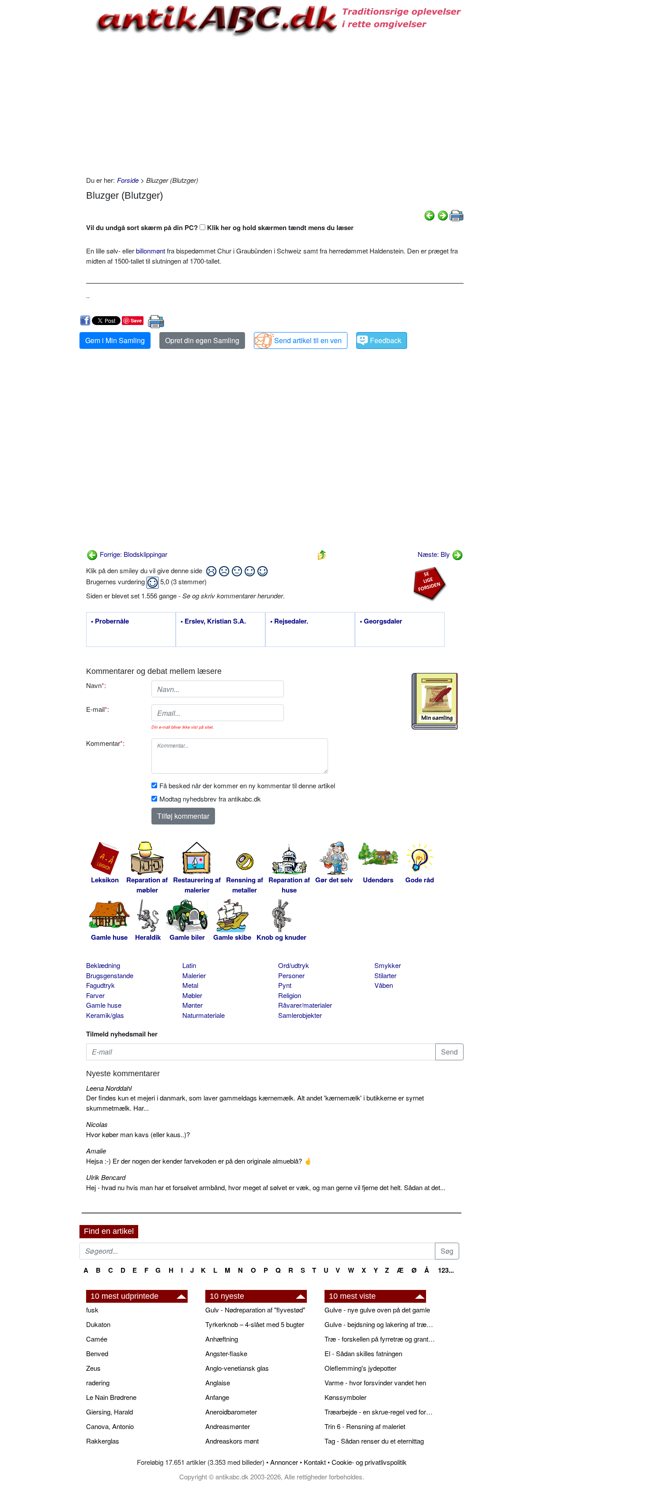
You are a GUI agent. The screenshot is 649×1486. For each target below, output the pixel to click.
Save (136, 320)
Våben (383, 985)
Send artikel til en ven (308, 340)
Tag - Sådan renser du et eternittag (374, 1440)
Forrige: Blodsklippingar (132, 554)
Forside (128, 180)
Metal (190, 985)
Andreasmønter (227, 1426)
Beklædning (103, 965)
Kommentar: (105, 743)
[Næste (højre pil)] (442, 214)
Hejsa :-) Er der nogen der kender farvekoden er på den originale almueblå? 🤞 (199, 1160)
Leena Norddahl (109, 1088)
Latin (189, 965)
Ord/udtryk (293, 965)
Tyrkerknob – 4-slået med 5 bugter (254, 1324)
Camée (96, 1338)
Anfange (217, 1397)
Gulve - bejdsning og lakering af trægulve (379, 1324)
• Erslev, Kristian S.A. (213, 621)
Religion (289, 995)
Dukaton (98, 1324)
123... (446, 1270)
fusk (92, 1309)
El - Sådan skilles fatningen (363, 1353)
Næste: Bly (435, 554)
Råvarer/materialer (305, 1005)
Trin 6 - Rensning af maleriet (364, 1426)
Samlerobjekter (300, 1015)
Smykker (387, 965)
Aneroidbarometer (231, 1411)
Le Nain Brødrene (111, 1397)
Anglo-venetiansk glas (237, 1368)
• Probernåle (110, 621)
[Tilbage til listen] (322, 554)
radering (97, 1382)
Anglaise (217, 1382)
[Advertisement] (42, 133)
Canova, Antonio (110, 1426)
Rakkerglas (102, 1440)
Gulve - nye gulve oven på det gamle (377, 1309)
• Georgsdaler (381, 621)
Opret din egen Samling (202, 340)
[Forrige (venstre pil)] (429, 214)
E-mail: (97, 709)
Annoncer (284, 1462)
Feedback (385, 340)
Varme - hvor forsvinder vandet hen (375, 1382)
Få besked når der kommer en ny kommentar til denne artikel (247, 785)
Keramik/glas (105, 1015)
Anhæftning (221, 1338)
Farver (95, 995)
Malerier (194, 975)
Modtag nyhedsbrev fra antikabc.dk (210, 798)
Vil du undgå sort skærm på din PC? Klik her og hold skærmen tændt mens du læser (220, 227)
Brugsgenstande (109, 975)
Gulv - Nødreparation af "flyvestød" (255, 1309)
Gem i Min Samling (115, 340)
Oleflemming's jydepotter (360, 1368)
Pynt (284, 985)
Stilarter (385, 975)
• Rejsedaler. (289, 621)
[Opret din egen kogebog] (434, 701)
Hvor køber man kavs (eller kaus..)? (138, 1134)
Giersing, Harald (109, 1411)
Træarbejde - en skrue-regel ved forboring (379, 1411)
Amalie (96, 1150)
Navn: (96, 685)
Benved (97, 1353)
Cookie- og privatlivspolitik (369, 1462)
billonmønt (150, 250)
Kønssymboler (345, 1397)
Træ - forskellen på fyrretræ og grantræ (379, 1338)
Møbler (192, 995)
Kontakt (315, 1462)
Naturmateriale (203, 1015)
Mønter (192, 1005)
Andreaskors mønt (232, 1440)
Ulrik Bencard (105, 1177)
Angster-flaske (226, 1353)
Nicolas (97, 1124)
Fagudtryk (100, 985)
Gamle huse (103, 1005)
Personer (291, 975)
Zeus (93, 1368)
